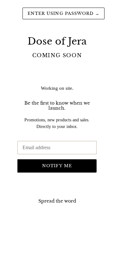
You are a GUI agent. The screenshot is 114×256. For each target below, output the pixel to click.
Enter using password (63, 13)
